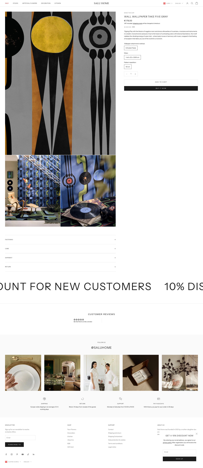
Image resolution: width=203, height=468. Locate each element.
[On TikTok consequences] (28, 454)
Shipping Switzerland (115, 436)
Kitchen (58, 3)
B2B (68, 443)
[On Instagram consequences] (12, 454)
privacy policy (167, 443)
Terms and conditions (115, 443)
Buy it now (161, 88)
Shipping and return (114, 433)
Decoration (45, 3)
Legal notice (112, 447)
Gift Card (70, 447)
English (178, 3)
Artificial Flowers (29, 3)
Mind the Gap (129, 13)
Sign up (179, 459)
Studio (15, 3)
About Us (70, 440)
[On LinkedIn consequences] (34, 454)
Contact (110, 429)
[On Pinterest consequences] (17, 454)
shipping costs (137, 23)
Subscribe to (14, 444)
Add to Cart (161, 82)
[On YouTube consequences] (23, 454)
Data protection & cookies (116, 440)
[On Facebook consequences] (6, 454)
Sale (7, 3)
